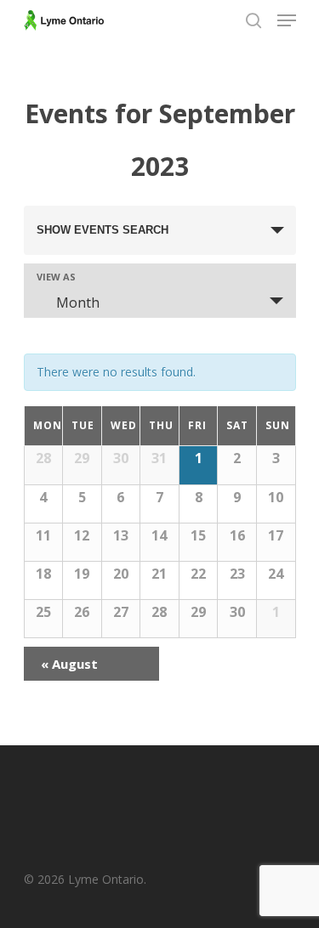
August (69, 663)
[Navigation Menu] (286, 20)
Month (78, 302)
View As (56, 276)
